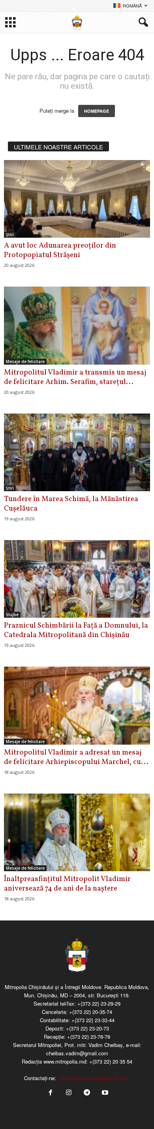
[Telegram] (87, 1093)
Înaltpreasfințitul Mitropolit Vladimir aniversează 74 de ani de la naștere (67, 884)
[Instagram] (69, 1093)
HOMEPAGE (96, 111)
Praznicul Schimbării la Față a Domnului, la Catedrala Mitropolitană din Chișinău (76, 630)
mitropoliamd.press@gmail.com (94, 1078)
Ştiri (10, 234)
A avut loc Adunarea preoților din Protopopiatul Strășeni (60, 250)
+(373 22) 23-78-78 (88, 1036)
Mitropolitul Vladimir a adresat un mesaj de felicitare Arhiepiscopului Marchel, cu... (76, 757)
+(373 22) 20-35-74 (90, 1011)
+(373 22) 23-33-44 (93, 1020)
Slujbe (12, 614)
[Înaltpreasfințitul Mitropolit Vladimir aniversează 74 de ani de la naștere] (77, 832)
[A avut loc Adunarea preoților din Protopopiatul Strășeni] (77, 199)
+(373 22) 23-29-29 (98, 1003)
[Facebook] (50, 1093)
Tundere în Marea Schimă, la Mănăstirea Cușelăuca (71, 504)
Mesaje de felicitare (25, 361)
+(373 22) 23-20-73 (87, 1028)
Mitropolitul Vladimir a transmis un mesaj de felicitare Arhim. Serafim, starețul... (75, 377)
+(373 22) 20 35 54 (110, 1061)
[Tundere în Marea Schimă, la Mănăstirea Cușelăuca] (77, 452)
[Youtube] (104, 1093)
